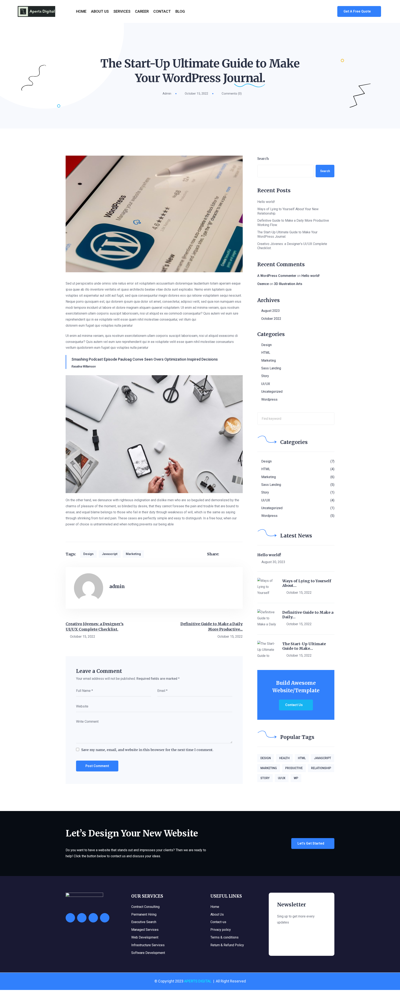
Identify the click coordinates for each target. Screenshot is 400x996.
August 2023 (270, 311)
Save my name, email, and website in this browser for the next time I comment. (147, 750)
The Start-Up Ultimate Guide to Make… (304, 646)
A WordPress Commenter (276, 276)
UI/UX (265, 384)
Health (284, 758)
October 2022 (271, 319)
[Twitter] (93, 917)
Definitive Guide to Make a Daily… (307, 614)
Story (265, 376)
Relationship (321, 768)
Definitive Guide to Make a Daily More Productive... (211, 626)
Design (88, 554)
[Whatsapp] (70, 917)
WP (296, 778)
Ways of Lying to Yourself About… (306, 583)
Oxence (263, 284)
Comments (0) (232, 93)
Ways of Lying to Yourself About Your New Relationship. (288, 211)
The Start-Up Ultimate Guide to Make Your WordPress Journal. (287, 234)
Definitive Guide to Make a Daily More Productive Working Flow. (293, 223)
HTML (265, 353)
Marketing (133, 554)
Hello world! (266, 202)
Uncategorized (271, 392)
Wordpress (269, 399)
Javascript (110, 554)
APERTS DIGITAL (197, 981)
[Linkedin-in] (104, 917)
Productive (294, 768)
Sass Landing (271, 368)
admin (166, 93)
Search (263, 158)
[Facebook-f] (81, 917)
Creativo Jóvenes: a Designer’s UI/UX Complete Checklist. (95, 626)
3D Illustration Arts (288, 284)
